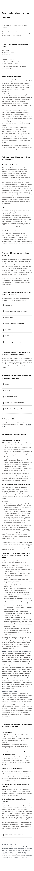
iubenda (17, 850)
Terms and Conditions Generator (20, 857)
